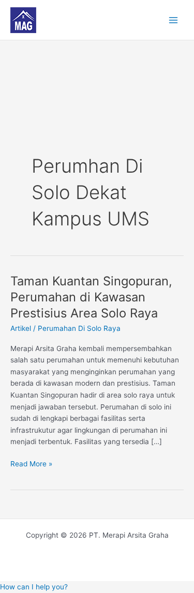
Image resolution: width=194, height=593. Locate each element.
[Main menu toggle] (173, 20)
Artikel (20, 328)
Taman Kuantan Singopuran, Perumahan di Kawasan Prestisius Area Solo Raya (91, 297)
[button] (34, 587)
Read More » (31, 463)
